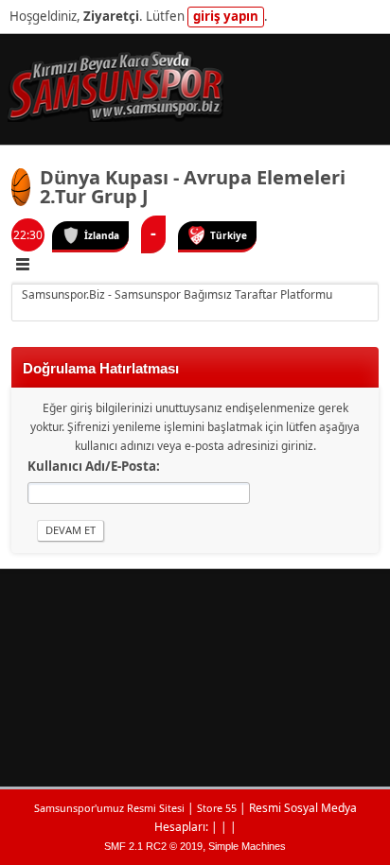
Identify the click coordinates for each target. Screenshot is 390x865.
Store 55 (217, 808)
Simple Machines (247, 846)
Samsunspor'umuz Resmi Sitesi (109, 808)
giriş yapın (225, 16)
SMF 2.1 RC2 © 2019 (153, 846)
